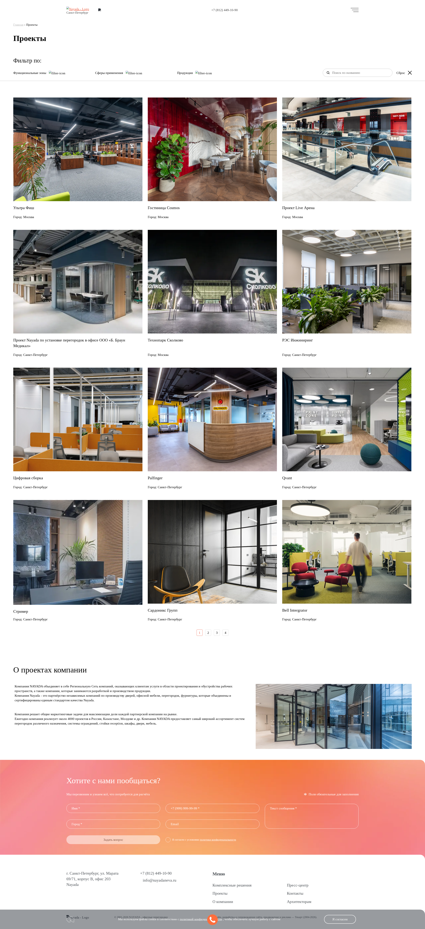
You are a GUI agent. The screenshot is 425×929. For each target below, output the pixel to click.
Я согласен (340, 919)
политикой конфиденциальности (201, 919)
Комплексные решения (232, 885)
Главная (18, 24)
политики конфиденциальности (218, 839)
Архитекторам (299, 901)
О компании (222, 901)
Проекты (219, 893)
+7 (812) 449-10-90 (224, 10)
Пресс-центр (297, 885)
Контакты (295, 893)
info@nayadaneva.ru (159, 880)
